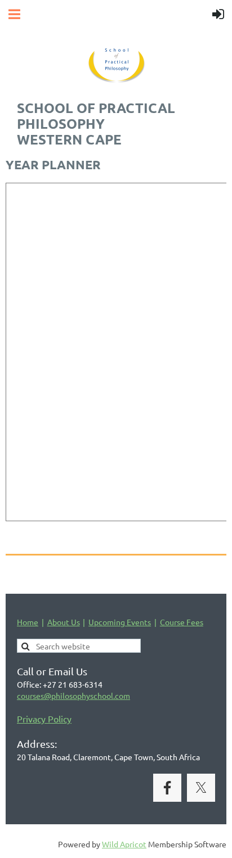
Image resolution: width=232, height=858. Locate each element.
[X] (201, 788)
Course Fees (181, 622)
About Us (63, 622)
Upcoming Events (119, 622)
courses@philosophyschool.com (73, 695)
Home (27, 622)
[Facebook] (167, 788)
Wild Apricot (124, 844)
